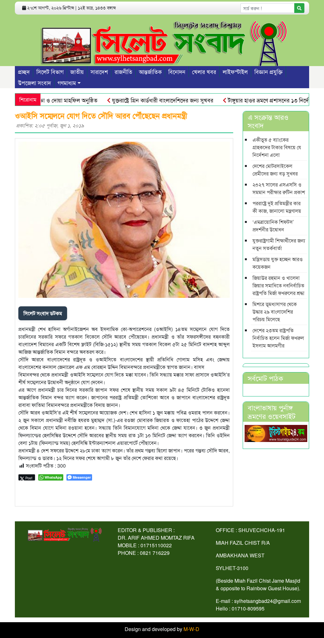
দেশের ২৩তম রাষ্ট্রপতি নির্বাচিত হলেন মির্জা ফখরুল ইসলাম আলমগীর (278, 338)
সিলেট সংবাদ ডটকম (42, 313)
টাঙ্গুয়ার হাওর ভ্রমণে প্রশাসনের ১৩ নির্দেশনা (260, 100)
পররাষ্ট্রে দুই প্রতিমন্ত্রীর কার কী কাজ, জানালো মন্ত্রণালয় (276, 206)
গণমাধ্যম (67, 82)
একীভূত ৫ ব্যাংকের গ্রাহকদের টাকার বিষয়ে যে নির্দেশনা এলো (276, 147)
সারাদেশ (99, 71)
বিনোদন (176, 71)
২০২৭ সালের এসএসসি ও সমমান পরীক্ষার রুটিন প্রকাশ (278, 188)
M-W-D (191, 629)
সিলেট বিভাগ (50, 71)
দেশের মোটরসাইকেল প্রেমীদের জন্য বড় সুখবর (275, 169)
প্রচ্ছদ (24, 71)
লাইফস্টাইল (235, 71)
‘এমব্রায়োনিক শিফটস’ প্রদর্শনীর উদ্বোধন (273, 225)
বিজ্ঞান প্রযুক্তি (268, 71)
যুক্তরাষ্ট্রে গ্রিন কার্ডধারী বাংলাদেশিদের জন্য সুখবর (151, 100)
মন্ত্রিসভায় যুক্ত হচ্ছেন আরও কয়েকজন (277, 262)
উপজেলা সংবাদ (34, 82)
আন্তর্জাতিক (150, 71)
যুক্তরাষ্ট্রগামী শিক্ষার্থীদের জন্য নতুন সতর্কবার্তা (278, 244)
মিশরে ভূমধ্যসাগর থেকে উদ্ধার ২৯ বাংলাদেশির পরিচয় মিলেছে (274, 311)
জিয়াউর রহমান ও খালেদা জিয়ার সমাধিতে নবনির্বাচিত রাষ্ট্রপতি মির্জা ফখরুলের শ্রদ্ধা (278, 285)
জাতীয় (77, 71)
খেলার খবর (204, 71)
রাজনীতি (123, 71)
